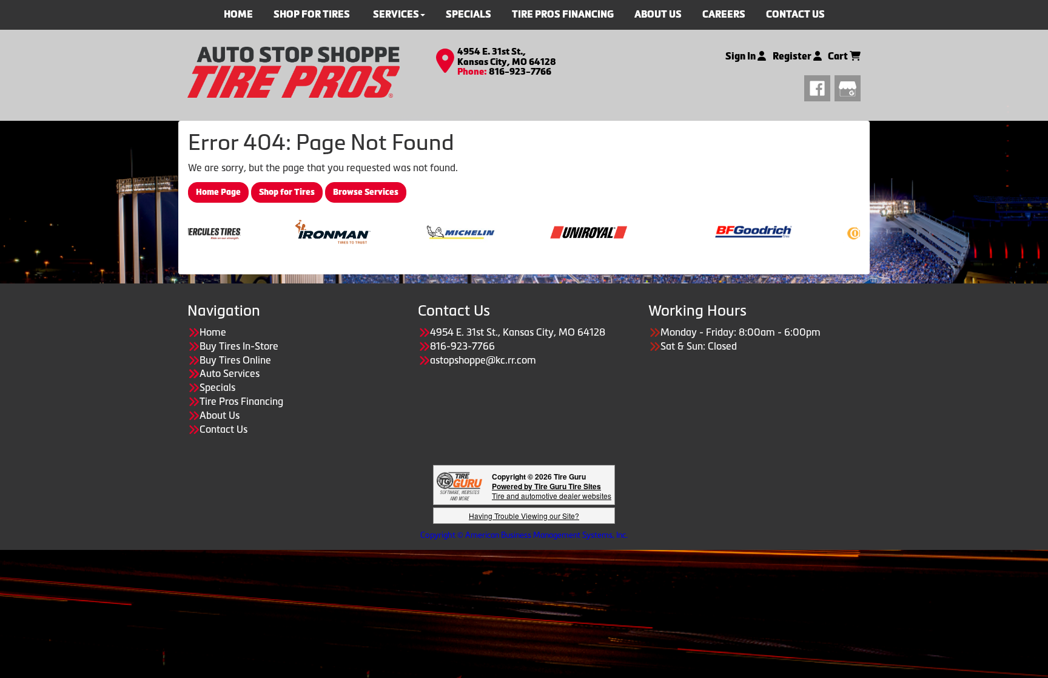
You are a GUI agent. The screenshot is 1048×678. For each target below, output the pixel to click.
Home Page (218, 192)
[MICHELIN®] (431, 230)
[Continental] (852, 230)
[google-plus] (848, 87)
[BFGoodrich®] (724, 230)
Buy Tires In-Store (239, 346)
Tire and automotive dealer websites (551, 491)
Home (213, 332)
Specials (217, 387)
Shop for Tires (287, 192)
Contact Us (223, 429)
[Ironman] (303, 230)
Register (793, 56)
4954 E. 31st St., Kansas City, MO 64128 (506, 57)
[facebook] (819, 87)
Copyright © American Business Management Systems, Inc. (524, 535)
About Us (220, 415)
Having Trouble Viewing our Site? (524, 515)
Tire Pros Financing (241, 401)
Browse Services (365, 192)
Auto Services (230, 373)
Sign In (741, 56)
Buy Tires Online (235, 359)
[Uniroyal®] (559, 230)
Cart (839, 56)
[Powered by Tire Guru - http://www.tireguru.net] (459, 485)
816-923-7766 (520, 71)
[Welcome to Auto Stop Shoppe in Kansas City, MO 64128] (293, 71)
